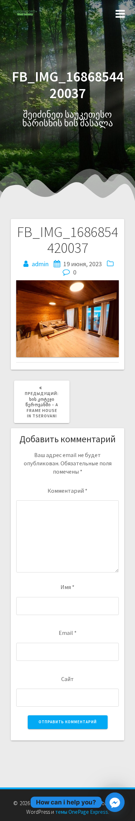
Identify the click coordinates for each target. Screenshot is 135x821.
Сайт (67, 678)
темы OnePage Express (81, 811)
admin (40, 264)
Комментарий (67, 490)
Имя (67, 586)
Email (68, 632)
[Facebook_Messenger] (115, 802)
